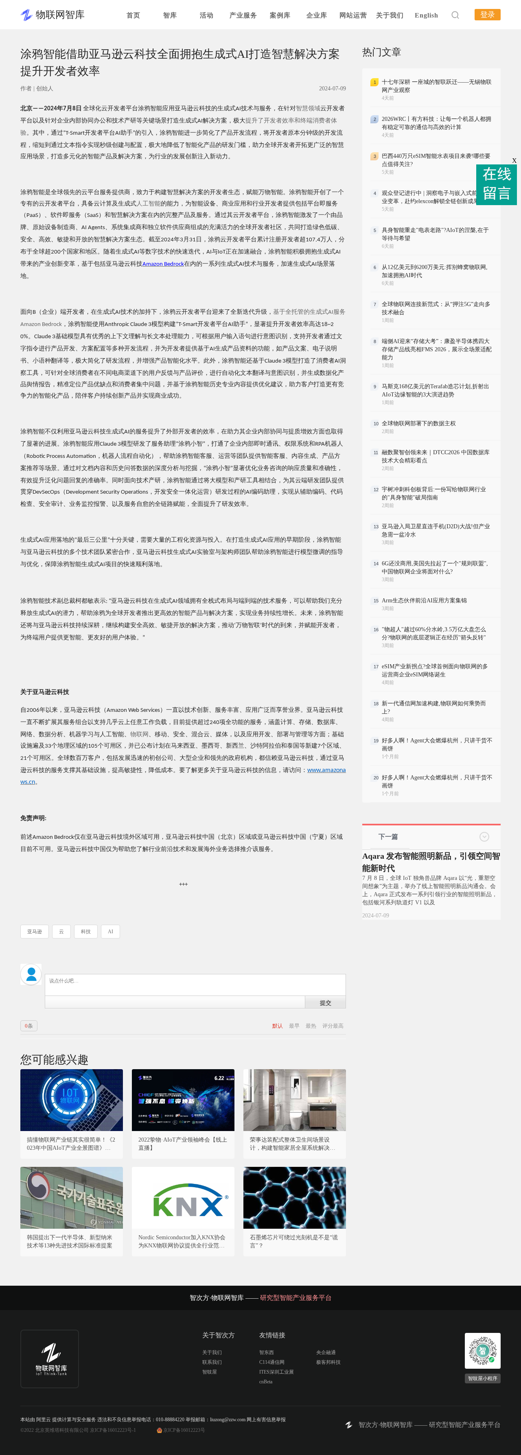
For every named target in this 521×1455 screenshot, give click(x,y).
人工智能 (148, 203)
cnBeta (265, 1382)
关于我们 (390, 15)
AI (110, 931)
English (426, 15)
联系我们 (212, 1362)
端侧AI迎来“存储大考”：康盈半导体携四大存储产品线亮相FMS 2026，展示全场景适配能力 (437, 349)
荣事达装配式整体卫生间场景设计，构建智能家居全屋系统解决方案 (292, 1144)
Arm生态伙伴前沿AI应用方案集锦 (424, 600)
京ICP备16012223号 (184, 1430)
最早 (295, 1026)
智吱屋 (209, 1372)
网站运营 (353, 15)
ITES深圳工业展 (276, 1372)
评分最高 (333, 1026)
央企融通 (326, 1352)
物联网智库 (60, 14)
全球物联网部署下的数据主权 (419, 423)
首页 (133, 15)
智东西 (266, 1352)
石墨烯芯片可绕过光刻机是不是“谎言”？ (294, 1241)
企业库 (316, 15)
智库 (170, 15)
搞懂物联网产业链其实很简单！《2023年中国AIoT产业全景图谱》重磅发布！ (71, 1144)
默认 (278, 1026)
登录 (487, 15)
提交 (325, 1002)
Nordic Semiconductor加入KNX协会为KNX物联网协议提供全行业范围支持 (181, 1242)
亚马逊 (34, 931)
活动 (207, 15)
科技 (86, 931)
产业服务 (243, 15)
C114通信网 (272, 1362)
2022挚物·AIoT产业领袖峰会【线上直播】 (182, 1144)
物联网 (139, 734)
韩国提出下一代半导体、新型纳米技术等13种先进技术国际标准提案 (69, 1241)
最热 (311, 1026)
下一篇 (388, 836)
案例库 (280, 15)
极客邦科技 (328, 1362)
